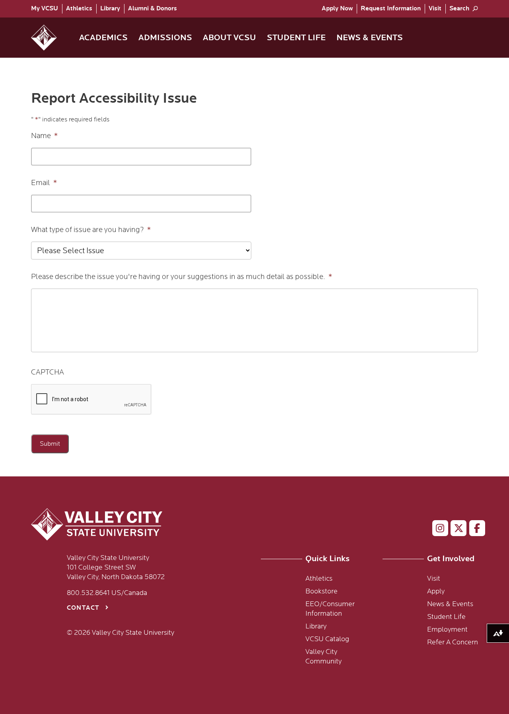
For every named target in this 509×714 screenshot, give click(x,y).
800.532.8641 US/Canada (107, 593)
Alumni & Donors (152, 8)
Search (459, 8)
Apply (337, 8)
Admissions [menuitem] (165, 38)
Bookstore (321, 591)
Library (110, 8)
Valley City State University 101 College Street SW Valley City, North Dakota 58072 (116, 567)
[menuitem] (46, 9)
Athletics (79, 8)
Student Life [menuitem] (296, 38)
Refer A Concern (452, 642)
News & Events (450, 604)
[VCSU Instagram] (436, 530)
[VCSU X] (455, 530)
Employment (447, 630)
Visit (435, 8)
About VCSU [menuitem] (229, 38)
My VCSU (44, 8)
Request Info (391, 8)
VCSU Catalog (327, 639)
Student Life (446, 617)
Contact (83, 608)
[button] (50, 38)
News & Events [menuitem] (369, 38)
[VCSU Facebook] (473, 530)
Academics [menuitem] (103, 38)
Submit (50, 443)
